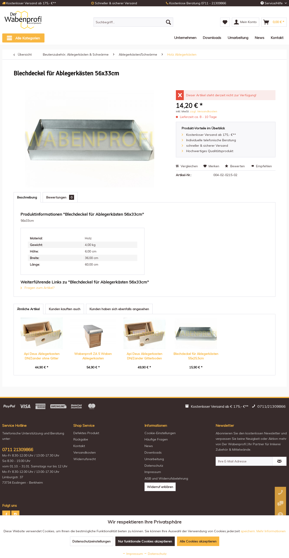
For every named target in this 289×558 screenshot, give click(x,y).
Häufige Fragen (156, 439)
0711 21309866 (17, 449)
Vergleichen (189, 166)
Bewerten (237, 166)
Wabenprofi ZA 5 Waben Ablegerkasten (93, 356)
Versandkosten (84, 452)
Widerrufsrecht (84, 459)
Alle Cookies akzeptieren (198, 541)
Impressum (152, 472)
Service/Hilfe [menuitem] (274, 3)
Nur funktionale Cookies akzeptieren (145, 541)
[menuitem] (133, 22)
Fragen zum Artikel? (39, 288)
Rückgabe (80, 439)
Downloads (153, 452)
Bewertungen (59, 197)
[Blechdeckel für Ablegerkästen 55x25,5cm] (196, 333)
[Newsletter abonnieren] (279, 461)
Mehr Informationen (271, 531)
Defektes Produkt (86, 433)
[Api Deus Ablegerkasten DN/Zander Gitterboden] (144, 333)
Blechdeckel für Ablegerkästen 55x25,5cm (196, 356)
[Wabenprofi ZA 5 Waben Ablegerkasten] (93, 333)
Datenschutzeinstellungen (91, 541)
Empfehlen (263, 166)
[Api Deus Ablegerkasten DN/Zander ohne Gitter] (41, 333)
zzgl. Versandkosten (203, 111)
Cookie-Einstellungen (160, 433)
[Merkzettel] (225, 22)
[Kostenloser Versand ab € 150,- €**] (217, 407)
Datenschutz (153, 466)
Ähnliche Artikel (28, 309)
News (148, 446)
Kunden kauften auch (64, 309)
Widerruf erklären (160, 487)
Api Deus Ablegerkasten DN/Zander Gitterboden (144, 356)
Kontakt (79, 446)
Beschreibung (27, 197)
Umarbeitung (154, 459)
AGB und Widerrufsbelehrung (166, 478)
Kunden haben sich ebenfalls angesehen (119, 309)
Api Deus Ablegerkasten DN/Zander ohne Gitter (42, 356)
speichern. (248, 531)
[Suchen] (168, 22)
